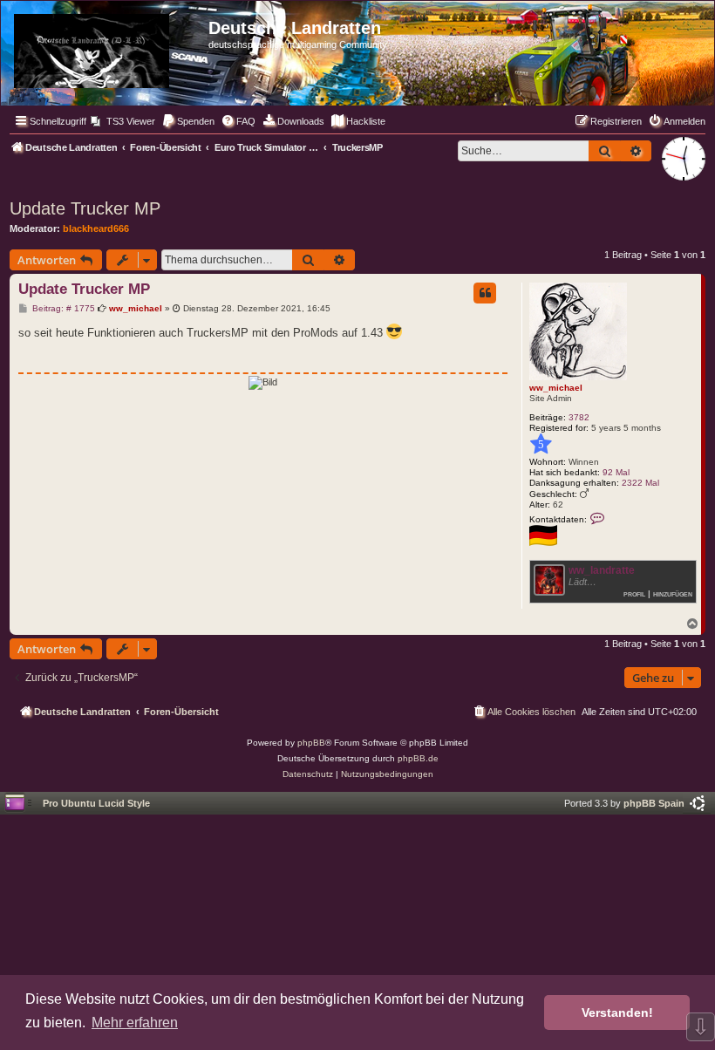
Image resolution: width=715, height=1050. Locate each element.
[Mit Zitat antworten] (484, 293)
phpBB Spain (653, 803)
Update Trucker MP (85, 208)
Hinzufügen (672, 593)
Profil (634, 593)
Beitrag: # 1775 (62, 308)
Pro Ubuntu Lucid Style (96, 803)
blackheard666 (96, 228)
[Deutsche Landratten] (106, 47)
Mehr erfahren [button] (135, 1022)
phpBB (311, 742)
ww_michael (555, 387)
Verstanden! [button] (617, 1012)
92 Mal (616, 472)
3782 (579, 417)
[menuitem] (123, 121)
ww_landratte (602, 570)
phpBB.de (418, 758)
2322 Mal (640, 483)
